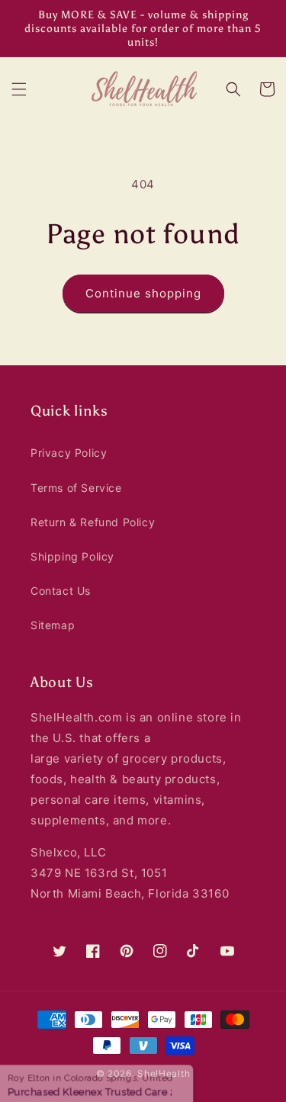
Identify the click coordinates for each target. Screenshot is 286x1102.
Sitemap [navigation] (53, 624)
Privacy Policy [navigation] (69, 452)
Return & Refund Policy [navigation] (93, 522)
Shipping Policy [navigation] (72, 556)
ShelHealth (163, 1073)
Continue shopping (143, 293)
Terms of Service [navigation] (76, 487)
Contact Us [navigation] (61, 590)
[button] (19, 89)
